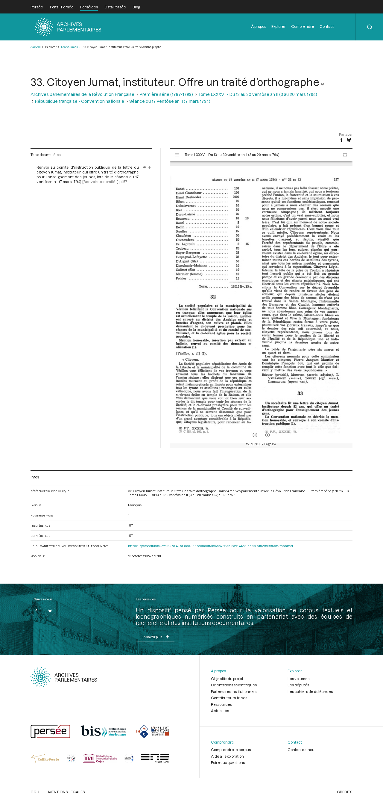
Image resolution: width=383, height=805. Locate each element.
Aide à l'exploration (227, 756)
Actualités (220, 711)
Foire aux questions (228, 762)
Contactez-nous (302, 749)
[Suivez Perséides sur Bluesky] (50, 610)
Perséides (89, 7)
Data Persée (115, 7)
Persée (37, 7)
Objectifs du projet (227, 678)
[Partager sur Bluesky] (349, 140)
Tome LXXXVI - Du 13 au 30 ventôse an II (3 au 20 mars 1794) (257, 94)
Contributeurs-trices (229, 698)
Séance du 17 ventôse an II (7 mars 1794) (169, 101)
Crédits (344, 792)
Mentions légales (66, 792)
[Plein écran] (345, 155)
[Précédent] (255, 435)
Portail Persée (62, 7)
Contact (327, 26)
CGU (35, 792)
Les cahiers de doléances (310, 691)
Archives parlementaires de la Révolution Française (82, 94)
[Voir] (322, 82)
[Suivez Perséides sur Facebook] (36, 610)
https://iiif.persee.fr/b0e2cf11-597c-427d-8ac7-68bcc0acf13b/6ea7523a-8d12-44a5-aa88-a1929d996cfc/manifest (210, 546)
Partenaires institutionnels (233, 691)
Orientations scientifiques (234, 685)
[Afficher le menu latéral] (177, 155)
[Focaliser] (149, 167)
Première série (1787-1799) (166, 94)
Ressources (221, 704)
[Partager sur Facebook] (341, 140)
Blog (136, 7)
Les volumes (69, 47)
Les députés (298, 685)
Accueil (36, 46)
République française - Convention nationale (79, 101)
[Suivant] (267, 435)
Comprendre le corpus (231, 749)
